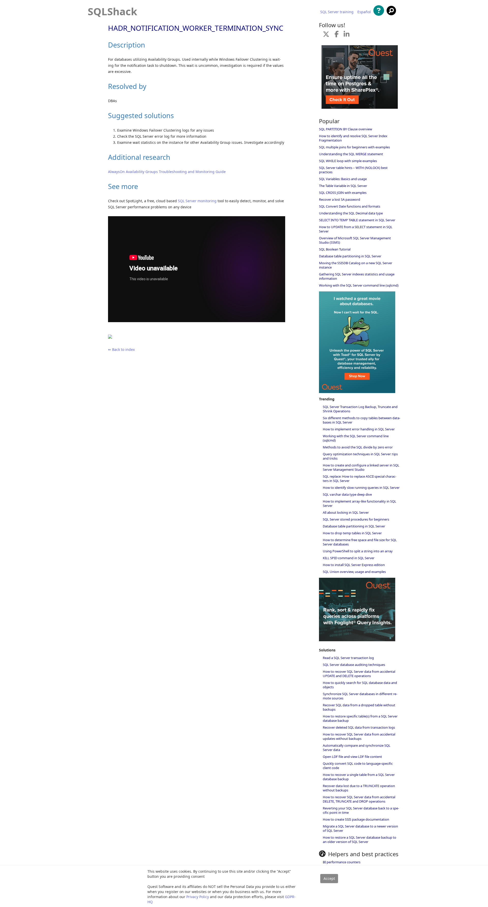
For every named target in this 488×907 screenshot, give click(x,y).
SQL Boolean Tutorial (334, 249)
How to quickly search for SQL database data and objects (360, 684)
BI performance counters (341, 862)
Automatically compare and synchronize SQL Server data (356, 747)
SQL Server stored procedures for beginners (356, 519)
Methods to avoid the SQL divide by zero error (358, 447)
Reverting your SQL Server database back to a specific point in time (361, 810)
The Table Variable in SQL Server (343, 185)
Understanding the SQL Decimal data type (351, 213)
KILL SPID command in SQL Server (348, 558)
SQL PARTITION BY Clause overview (345, 129)
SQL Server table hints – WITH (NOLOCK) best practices (353, 169)
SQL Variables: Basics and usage (343, 179)
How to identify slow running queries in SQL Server (361, 487)
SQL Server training (337, 12)
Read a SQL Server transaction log (348, 657)
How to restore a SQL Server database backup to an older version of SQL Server (359, 839)
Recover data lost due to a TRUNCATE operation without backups (359, 788)
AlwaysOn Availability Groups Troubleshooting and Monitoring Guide (167, 171)
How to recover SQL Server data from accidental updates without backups (359, 736)
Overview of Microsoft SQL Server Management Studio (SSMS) (355, 240)
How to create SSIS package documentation (356, 819)
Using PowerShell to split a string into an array (358, 551)
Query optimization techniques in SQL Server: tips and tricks (360, 456)
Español (364, 12)
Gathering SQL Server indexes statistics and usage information (356, 276)
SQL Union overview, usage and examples (354, 571)
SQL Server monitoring (197, 200)
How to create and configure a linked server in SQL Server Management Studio (361, 467)
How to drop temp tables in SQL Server (352, 533)
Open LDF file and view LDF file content (352, 756)
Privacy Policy (197, 896)
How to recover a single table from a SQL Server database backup (359, 776)
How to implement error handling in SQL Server (359, 429)
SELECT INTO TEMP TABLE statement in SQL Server (357, 220)
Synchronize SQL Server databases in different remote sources (360, 696)
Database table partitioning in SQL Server (350, 256)
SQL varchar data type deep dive (347, 494)
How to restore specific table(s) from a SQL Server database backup (360, 718)
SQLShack (112, 11)
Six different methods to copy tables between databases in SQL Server (361, 420)
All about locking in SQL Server (346, 512)
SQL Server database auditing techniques (354, 664)
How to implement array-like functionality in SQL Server (359, 503)
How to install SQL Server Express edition (354, 564)
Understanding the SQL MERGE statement (351, 154)
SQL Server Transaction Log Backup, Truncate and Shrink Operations (360, 408)
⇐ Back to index (121, 349)
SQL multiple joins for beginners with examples (354, 147)
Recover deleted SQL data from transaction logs (359, 727)
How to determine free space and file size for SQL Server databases (360, 542)
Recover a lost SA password (339, 199)
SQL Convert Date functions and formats (349, 206)
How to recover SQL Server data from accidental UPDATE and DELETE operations (359, 673)
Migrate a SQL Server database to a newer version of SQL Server (360, 828)
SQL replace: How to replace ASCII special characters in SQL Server (359, 478)
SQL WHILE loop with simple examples (348, 161)
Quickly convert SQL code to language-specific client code (358, 765)
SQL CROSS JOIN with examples (343, 192)
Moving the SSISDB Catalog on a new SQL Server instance (355, 265)
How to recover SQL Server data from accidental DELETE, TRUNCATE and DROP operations (359, 799)
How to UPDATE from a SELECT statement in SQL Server (355, 229)
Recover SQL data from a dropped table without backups (359, 707)
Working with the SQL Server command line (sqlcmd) (359, 285)
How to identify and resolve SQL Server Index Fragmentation (353, 138)
